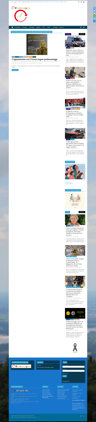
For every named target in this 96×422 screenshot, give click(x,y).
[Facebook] (94, 8)
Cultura (17, 56)
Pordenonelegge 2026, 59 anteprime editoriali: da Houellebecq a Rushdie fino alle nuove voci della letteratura (74, 325)
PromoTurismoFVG (38, 63)
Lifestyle (61, 27)
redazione (77, 56)
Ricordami (66, 373)
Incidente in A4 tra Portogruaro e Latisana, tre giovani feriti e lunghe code (74, 113)
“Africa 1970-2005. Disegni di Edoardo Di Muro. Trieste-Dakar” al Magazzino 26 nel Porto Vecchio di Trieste (75, 262)
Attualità (24, 27)
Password (64, 369)
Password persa (65, 381)
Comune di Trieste (61, 392)
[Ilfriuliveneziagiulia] (12, 27)
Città (43, 27)
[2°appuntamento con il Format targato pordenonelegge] (36, 35)
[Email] (94, 13)
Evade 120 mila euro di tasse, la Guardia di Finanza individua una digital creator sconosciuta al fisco (75, 84)
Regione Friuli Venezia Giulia (63, 389)
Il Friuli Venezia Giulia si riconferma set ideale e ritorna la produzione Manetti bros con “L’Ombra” (74, 293)
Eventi (48, 27)
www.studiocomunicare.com (78, 405)
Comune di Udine (60, 394)
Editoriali (31, 27)
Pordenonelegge (32, 63)
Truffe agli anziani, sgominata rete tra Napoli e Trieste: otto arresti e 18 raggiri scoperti (48, 1)
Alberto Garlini (31, 61)
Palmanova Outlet (46, 389)
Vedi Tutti (82, 34)
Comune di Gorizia (61, 398)
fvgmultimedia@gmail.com (77, 403)
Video (81, 287)
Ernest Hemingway (38, 61)
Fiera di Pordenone (46, 392)
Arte (67, 256)
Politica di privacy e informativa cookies (45, 367)
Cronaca (38, 27)
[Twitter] (94, 10)
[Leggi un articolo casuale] (83, 27)
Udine (30, 56)
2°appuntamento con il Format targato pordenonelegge (35, 59)
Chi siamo (55, 27)
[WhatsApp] (94, 16)
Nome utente (65, 365)
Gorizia (72, 78)
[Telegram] (94, 18)
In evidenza (17, 27)
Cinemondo (69, 287)
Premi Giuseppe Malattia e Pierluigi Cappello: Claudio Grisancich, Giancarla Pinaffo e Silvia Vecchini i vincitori (75, 231)
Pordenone (26, 56)
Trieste (72, 139)
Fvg (27, 63)
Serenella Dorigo (24, 61)
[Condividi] (94, 21)
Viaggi (34, 56)
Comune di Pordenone (62, 396)
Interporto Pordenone (46, 394)
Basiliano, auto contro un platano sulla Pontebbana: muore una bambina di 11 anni (75, 52)
